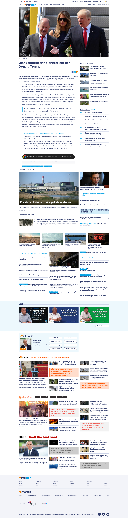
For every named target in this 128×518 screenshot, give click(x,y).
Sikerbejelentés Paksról (27, 214)
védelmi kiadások (38, 166)
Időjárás (105, 485)
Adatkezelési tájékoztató (58, 514)
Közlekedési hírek (46, 495)
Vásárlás (45, 397)
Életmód (55, 485)
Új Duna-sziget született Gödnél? (72, 245)
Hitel (37, 397)
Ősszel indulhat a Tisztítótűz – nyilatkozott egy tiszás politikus (92, 188)
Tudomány (38, 481)
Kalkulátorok (62, 397)
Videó (88, 485)
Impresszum (48, 514)
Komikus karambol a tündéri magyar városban (32, 275)
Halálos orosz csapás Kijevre (59, 267)
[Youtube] (107, 514)
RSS (85, 514)
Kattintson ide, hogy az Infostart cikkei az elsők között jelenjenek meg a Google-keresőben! (49, 156)
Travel (46, 437)
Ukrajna (46, 4)
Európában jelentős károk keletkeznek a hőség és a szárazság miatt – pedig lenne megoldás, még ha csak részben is (94, 289)
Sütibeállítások (90, 514)
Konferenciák (55, 357)
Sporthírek (85, 495)
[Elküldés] (77, 72)
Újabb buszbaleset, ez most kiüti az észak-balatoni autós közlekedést (51, 246)
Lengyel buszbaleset (55, 4)
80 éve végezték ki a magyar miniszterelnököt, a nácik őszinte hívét (54, 219)
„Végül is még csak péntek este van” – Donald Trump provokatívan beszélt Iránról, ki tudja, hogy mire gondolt (63, 278)
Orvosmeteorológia (72, 495)
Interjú (54, 483)
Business (32, 437)
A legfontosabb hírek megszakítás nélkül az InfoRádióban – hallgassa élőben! (95, 247)
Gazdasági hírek (97, 495)
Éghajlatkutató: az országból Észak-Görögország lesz (27, 245)
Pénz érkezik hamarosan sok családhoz (33, 253)
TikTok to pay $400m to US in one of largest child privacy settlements (94, 465)
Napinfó (71, 485)
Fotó (105, 481)
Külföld (31, 162)
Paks (63, 4)
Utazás (52, 397)
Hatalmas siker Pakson (89, 258)
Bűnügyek (72, 483)
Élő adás (56, 337)
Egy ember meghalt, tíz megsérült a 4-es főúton (33, 270)
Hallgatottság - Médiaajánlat (37, 514)
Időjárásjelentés (59, 495)
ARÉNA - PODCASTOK (102, 4)
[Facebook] (103, 514)
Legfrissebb (89, 481)
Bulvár (71, 481)
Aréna (108, 495)
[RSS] (99, 514)
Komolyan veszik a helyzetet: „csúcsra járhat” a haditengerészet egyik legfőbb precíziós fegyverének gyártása (63, 286)
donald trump (27, 166)
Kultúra (37, 483)
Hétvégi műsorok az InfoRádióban (96, 252)
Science (53, 437)
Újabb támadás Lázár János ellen (90, 200)
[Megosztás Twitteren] (75, 72)
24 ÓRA (92, 109)
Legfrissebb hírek (32, 495)
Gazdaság (21, 485)
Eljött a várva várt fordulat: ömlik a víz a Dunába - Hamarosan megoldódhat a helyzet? (95, 385)
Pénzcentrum (35, 357)
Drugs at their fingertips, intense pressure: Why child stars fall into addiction (62, 451)
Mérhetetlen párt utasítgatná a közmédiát (92, 205)
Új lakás (65, 357)
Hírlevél (105, 483)
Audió (88, 483)
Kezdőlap (25, 162)
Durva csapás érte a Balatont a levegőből (31, 279)
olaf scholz (48, 166)
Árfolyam (46, 357)
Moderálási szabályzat (70, 514)
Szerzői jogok (80, 514)
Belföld (20, 481)
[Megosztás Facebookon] (72, 72)
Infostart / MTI (23, 72)
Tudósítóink (55, 481)
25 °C (108, 1)
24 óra (41, 4)
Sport (40, 437)
